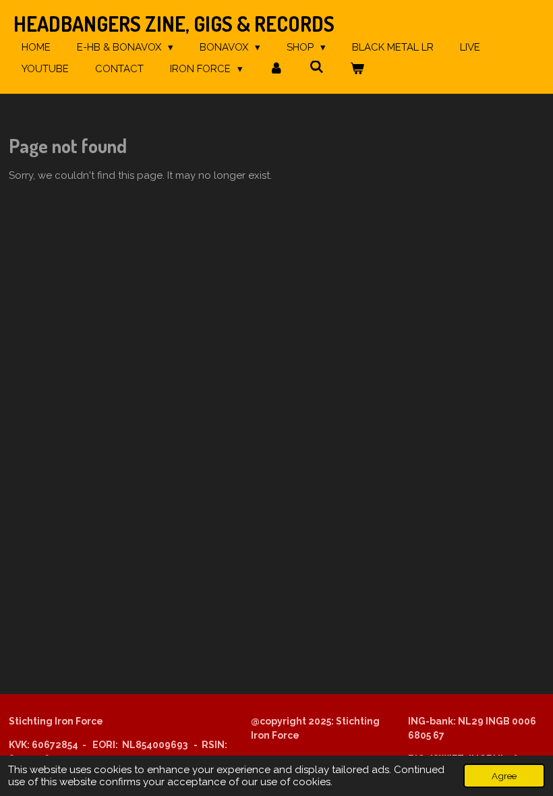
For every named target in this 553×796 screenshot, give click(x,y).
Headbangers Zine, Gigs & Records (173, 23)
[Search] (316, 67)
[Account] (276, 69)
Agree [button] (504, 775)
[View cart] (357, 69)
